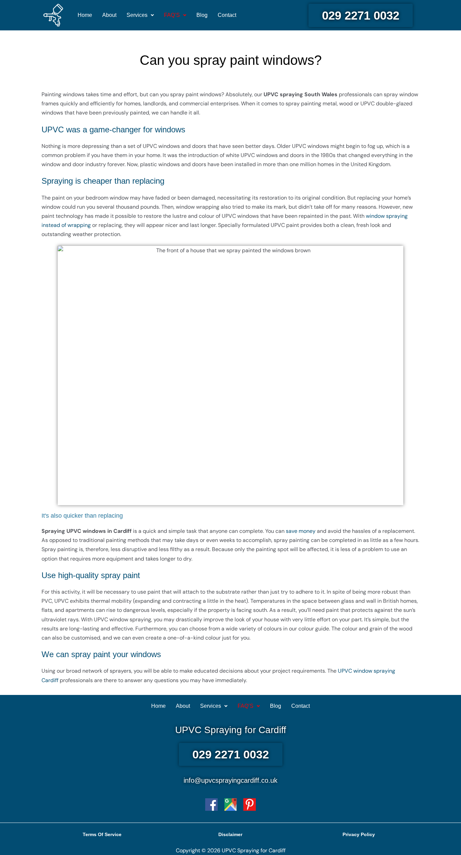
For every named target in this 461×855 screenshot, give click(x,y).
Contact (227, 15)
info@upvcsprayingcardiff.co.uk (230, 780)
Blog (202, 15)
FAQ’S (172, 15)
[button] (140, 15)
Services (137, 15)
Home (85, 15)
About (109, 15)
